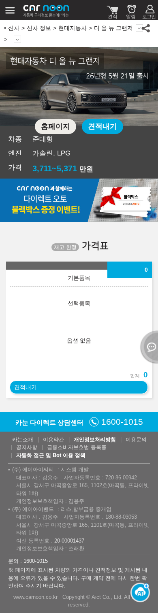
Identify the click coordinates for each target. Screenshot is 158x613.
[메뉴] (10, 10)
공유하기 (146, 28)
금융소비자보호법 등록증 (77, 447)
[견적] (112, 10)
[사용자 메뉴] (149, 10)
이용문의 (136, 439)
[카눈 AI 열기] (138, 589)
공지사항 (26, 447)
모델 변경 (139, 28)
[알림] (131, 10)
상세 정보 (17, 39)
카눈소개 (22, 439)
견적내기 (102, 126)
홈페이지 (55, 126)
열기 (148, 347)
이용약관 (53, 439)
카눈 (46, 10)
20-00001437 (69, 541)
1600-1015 (122, 421)
